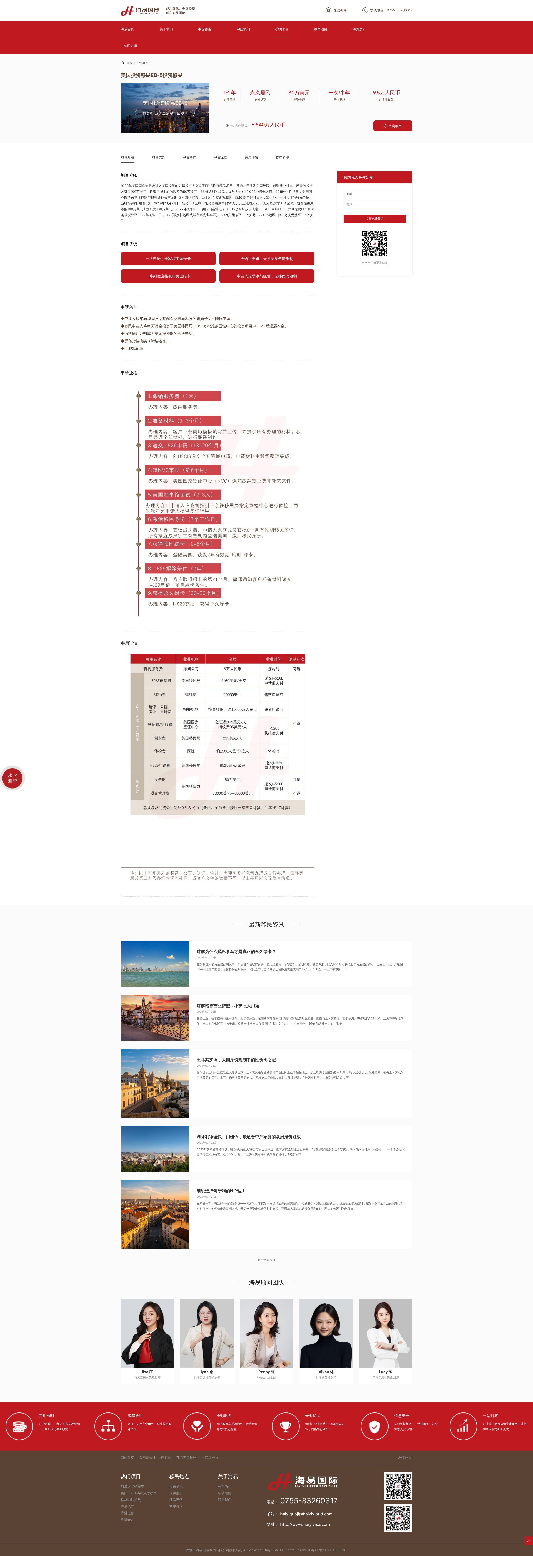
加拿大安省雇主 (132, 1486)
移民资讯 (130, 46)
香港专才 (127, 1520)
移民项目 (320, 29)
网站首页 (127, 1458)
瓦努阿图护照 (186, 1458)
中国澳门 (243, 29)
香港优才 (127, 1506)
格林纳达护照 (131, 1500)
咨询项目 (395, 126)
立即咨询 (176, 1506)
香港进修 (127, 1513)
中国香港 (204, 29)
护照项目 (282, 29)
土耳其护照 (210, 1458)
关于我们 (166, 29)
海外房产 (359, 29)
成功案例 (176, 1493)
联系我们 (224, 1500)
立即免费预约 (375, 218)
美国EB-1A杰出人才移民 (139, 1493)
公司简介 (146, 1458)
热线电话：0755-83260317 (391, 10)
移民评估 (176, 1500)
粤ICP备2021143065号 (328, 1550)
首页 (130, 62)
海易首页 (127, 29)
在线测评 (340, 10)
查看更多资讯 (266, 1260)
